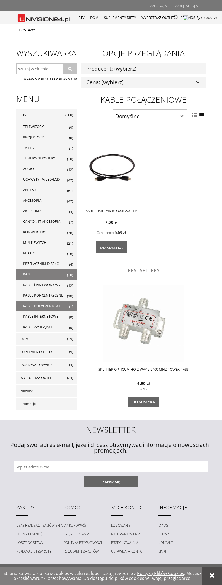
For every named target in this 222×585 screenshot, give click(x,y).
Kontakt (165, 542)
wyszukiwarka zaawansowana (50, 78)
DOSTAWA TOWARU (36, 364)
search (176, 17)
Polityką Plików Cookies (160, 573)
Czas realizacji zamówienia (39, 525)
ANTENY (29, 189)
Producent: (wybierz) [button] (111, 68)
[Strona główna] (44, 17)
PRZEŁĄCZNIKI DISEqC (41, 263)
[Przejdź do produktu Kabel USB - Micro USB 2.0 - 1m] (111, 167)
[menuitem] (81, 17)
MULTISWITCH (35, 242)
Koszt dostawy (29, 542)
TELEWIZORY (33, 126)
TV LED (28, 147)
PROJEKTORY (33, 137)
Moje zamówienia (125, 534)
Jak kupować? (75, 525)
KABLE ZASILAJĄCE (38, 326)
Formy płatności (30, 534)
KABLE (28, 274)
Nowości (27, 390)
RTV (23, 114)
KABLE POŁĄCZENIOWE (42, 305)
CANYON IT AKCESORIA (41, 221)
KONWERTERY (34, 232)
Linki (162, 551)
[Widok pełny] (201, 115)
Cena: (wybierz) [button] (105, 82)
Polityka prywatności (83, 542)
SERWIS (164, 534)
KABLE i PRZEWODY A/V (42, 284)
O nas (163, 525)
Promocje (28, 403)
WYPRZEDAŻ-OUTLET (37, 377)
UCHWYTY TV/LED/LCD (41, 179)
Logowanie (120, 525)
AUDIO (28, 168)
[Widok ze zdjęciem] (194, 115)
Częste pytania (76, 534)
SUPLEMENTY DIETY (36, 351)
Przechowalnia (124, 542)
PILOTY (29, 253)
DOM (24, 338)
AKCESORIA (32, 200)
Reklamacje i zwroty (33, 551)
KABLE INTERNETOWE (40, 316)
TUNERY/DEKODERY (39, 158)
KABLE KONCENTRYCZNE (43, 295)
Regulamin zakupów (81, 551)
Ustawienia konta (126, 551)
